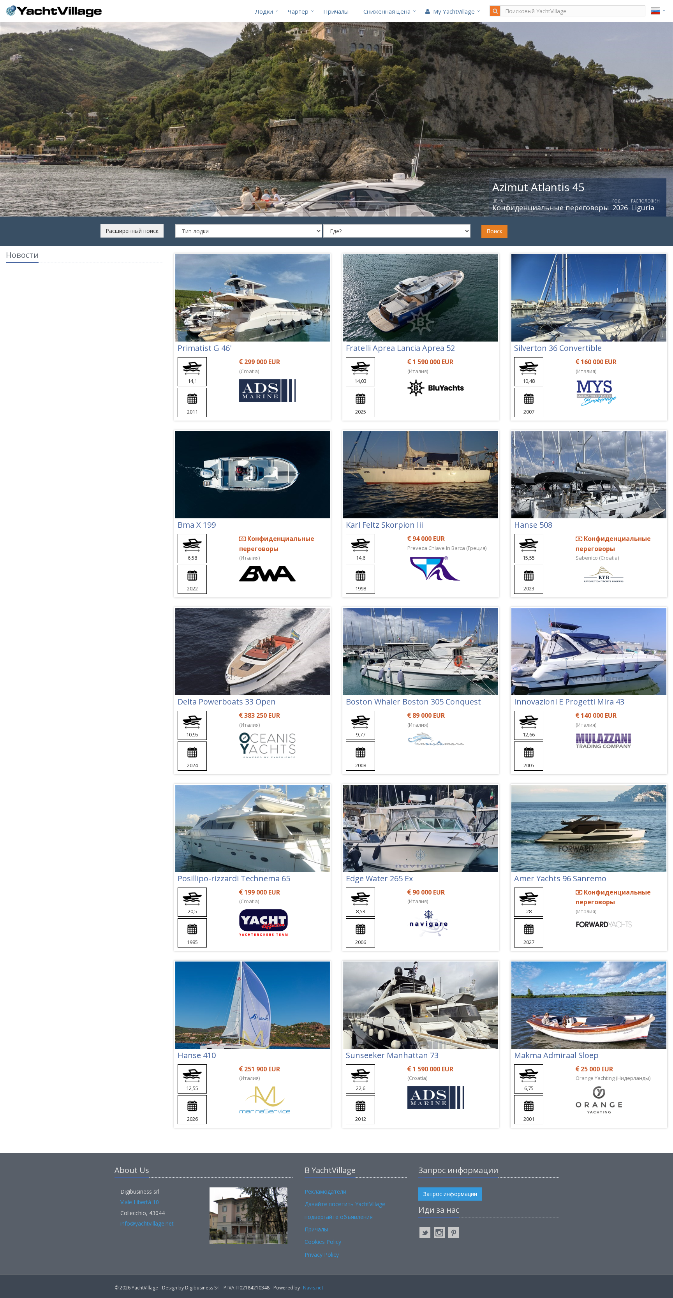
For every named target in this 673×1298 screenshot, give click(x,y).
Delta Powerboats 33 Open (227, 701)
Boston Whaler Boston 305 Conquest (413, 701)
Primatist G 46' (204, 348)
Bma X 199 (197, 525)
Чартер (298, 11)
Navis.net (313, 1287)
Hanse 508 (533, 525)
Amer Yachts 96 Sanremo (560, 878)
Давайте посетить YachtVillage (345, 1204)
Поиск (494, 231)
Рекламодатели (325, 1191)
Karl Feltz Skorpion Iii (384, 525)
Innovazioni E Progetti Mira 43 (569, 701)
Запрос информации (450, 1194)
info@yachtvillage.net (147, 1223)
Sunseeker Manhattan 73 (392, 1055)
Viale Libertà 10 (139, 1202)
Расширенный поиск (132, 230)
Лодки (264, 11)
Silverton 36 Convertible (558, 348)
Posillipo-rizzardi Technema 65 (234, 878)
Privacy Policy (322, 1254)
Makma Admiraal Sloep (556, 1055)
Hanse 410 (197, 1055)
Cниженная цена (386, 11)
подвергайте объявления (339, 1217)
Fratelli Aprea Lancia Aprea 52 (400, 348)
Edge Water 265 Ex (379, 878)
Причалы (336, 11)
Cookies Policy (323, 1241)
